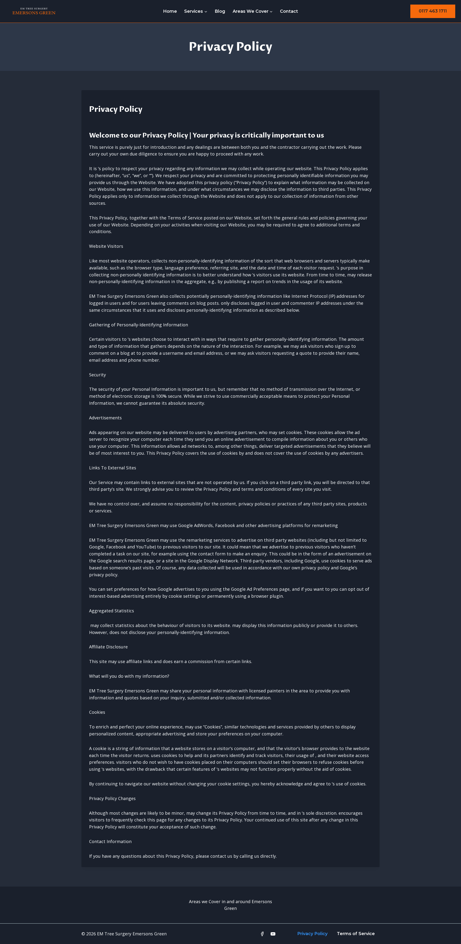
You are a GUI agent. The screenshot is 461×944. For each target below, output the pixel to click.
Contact (289, 11)
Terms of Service (356, 933)
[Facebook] (262, 934)
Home (170, 11)
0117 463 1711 (433, 11)
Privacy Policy (312, 933)
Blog (220, 11)
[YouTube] (273, 934)
